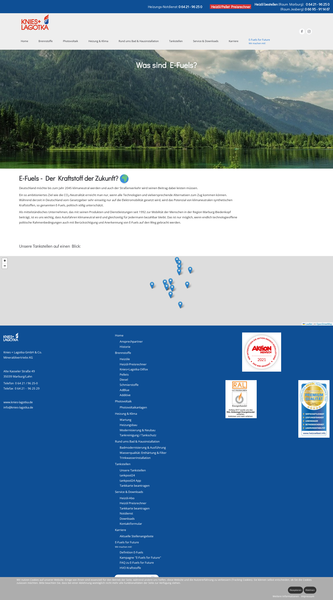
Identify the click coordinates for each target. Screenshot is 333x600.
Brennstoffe (123, 353)
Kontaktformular (131, 524)
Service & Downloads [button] (205, 41)
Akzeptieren (295, 590)
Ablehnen (310, 590)
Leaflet (308, 324)
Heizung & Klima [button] (98, 41)
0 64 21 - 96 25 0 (318, 4)
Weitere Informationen (286, 596)
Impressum (307, 596)
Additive (125, 395)
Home (119, 335)
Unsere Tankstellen (133, 470)
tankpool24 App (130, 481)
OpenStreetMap (324, 324)
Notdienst (126, 513)
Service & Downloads (129, 492)
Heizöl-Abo (127, 498)
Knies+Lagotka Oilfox (134, 369)
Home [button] (24, 41)
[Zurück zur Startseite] (35, 22)
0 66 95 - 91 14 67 (317, 9)
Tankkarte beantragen (135, 486)
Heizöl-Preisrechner (133, 364)
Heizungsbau (128, 425)
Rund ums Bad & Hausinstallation (137, 441)
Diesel (124, 380)
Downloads (127, 519)
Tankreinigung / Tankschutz (138, 435)
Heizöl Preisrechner (133, 503)
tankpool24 (127, 475)
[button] (259, 41)
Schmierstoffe (129, 385)
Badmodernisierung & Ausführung (143, 447)
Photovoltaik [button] (70, 41)
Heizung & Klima (126, 414)
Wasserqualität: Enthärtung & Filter (143, 453)
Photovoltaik (123, 401)
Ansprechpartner (131, 341)
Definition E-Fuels (131, 552)
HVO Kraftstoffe (130, 568)
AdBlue (124, 390)
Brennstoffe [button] (46, 41)
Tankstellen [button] (176, 41)
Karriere (120, 530)
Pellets (124, 374)
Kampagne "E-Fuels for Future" (140, 558)
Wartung (125, 420)
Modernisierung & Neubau (137, 430)
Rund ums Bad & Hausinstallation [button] (139, 41)
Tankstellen (122, 464)
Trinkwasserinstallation (135, 458)
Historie (125, 347)
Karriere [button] (233, 41)
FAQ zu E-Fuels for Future (137, 563)
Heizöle (125, 359)
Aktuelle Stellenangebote (136, 536)
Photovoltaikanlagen (133, 407)
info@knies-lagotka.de (18, 407)
